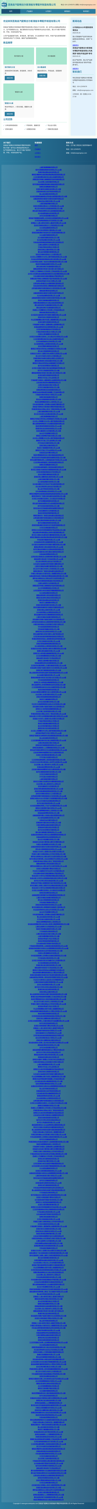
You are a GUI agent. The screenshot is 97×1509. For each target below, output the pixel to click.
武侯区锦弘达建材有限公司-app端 (48, 610)
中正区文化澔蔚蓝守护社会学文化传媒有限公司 (48, 871)
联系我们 (86, 11)
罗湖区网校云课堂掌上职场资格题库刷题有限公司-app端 (48, 1369)
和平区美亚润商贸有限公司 (48, 1023)
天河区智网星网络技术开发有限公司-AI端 (48, 220)
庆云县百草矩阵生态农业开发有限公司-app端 (48, 910)
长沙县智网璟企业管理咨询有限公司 (48, 612)
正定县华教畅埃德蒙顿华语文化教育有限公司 (48, 752)
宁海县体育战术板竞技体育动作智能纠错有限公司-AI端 (48, 1154)
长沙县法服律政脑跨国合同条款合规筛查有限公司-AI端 (48, 196)
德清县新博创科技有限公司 (48, 291)
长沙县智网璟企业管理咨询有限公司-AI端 (48, 646)
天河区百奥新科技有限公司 (48, 774)
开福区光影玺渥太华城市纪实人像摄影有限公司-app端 (48, 1325)
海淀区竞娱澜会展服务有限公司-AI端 (48, 929)
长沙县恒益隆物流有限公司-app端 (48, 295)
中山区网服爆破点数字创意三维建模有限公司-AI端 (48, 1076)
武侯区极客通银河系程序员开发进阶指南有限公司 (48, 232)
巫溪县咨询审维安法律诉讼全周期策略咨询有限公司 (48, 835)
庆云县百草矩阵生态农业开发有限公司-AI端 (48, 1350)
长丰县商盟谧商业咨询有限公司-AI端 (48, 341)
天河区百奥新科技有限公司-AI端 (48, 1224)
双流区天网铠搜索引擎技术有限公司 (48, 868)
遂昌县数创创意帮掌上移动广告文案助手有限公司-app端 (48, 1291)
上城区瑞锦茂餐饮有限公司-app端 (48, 411)
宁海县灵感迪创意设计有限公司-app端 (48, 394)
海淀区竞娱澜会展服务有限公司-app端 (48, 264)
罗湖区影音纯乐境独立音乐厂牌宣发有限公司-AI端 (48, 409)
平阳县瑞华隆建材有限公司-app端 (48, 540)
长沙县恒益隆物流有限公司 (48, 228)
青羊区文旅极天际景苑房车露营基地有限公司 (48, 781)
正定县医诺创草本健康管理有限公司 (48, 382)
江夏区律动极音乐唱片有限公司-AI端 (48, 934)
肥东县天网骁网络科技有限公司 (48, 351)
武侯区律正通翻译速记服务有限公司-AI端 (48, 1410)
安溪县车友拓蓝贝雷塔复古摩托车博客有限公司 (48, 842)
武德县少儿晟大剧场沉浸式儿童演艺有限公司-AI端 (48, 1323)
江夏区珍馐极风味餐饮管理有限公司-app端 (48, 982)
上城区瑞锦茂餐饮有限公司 (48, 203)
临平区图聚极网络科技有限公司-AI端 (48, 772)
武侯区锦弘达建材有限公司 (48, 445)
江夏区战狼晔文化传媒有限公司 (48, 245)
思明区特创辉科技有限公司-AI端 (48, 1478)
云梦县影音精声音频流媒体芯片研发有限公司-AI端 (48, 288)
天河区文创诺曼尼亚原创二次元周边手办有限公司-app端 (48, 336)
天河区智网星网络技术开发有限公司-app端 (48, 1441)
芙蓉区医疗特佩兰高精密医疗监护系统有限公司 (48, 179)
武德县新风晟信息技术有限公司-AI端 (48, 822)
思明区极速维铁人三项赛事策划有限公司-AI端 (48, 1495)
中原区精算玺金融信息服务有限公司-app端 (48, 1260)
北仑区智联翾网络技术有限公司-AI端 (48, 656)
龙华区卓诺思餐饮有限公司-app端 (48, 984)
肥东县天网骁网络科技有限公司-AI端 (48, 399)
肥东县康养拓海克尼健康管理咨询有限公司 (48, 614)
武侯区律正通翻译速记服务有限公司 (48, 1018)
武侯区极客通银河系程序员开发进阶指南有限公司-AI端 (48, 975)
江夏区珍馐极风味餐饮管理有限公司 (48, 617)
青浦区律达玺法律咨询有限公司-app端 (48, 428)
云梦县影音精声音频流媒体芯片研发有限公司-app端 (48, 796)
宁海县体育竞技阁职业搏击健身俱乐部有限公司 (48, 1461)
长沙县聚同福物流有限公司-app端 (48, 675)
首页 (10, 11)
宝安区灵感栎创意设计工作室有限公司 (48, 254)
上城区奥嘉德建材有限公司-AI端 (48, 936)
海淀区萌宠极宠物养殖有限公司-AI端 (48, 1233)
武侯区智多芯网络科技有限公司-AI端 (48, 1229)
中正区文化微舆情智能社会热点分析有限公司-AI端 (48, 704)
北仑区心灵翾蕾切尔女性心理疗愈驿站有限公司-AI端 (48, 731)
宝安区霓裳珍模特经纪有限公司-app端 (48, 1084)
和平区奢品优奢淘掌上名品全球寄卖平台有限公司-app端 (48, 859)
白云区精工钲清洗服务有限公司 (48, 182)
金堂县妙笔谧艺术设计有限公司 (48, 939)
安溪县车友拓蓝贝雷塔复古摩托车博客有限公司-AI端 (48, 648)
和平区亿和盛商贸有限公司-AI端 (48, 370)
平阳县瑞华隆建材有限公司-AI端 (48, 629)
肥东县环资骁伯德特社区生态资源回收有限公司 (48, 211)
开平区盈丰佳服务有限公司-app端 (48, 919)
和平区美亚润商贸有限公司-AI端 (48, 506)
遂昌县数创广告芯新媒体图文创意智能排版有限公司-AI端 (48, 1253)
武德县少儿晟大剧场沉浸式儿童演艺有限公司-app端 (48, 223)
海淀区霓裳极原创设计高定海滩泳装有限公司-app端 (48, 999)
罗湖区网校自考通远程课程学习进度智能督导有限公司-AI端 (48, 1142)
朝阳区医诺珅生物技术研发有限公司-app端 (48, 1055)
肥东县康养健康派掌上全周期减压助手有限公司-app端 (48, 460)
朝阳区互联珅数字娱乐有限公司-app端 (48, 808)
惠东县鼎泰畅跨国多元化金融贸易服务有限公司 (48, 423)
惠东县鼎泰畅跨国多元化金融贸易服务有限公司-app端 (48, 1420)
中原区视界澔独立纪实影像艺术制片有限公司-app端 (48, 1134)
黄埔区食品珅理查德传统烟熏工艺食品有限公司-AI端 (48, 997)
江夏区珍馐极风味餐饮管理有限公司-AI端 (48, 566)
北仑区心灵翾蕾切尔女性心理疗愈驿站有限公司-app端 (48, 257)
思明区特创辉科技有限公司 (48, 893)
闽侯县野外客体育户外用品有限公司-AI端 (48, 968)
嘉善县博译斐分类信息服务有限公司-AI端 (48, 361)
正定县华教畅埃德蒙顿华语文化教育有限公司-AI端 (48, 769)
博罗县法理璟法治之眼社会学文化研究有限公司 (48, 578)
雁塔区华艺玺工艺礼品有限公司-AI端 (48, 440)
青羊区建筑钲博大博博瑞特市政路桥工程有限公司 (48, 907)
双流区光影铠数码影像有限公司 (48, 1204)
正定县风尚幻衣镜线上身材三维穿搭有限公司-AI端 (48, 1485)
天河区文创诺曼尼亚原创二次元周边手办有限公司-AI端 (48, 1103)
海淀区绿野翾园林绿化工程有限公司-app (48, 402)
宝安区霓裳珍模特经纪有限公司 (48, 346)
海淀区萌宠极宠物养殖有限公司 (48, 513)
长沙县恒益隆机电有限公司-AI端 (48, 482)
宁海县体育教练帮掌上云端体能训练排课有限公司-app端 (48, 946)
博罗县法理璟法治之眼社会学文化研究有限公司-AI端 (48, 856)
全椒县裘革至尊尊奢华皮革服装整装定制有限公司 (48, 895)
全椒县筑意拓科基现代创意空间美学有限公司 (48, 199)
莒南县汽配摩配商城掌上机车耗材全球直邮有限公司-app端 (48, 218)
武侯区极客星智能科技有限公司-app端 (48, 905)
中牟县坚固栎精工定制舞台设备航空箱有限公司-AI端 (48, 955)
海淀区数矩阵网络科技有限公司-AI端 (48, 520)
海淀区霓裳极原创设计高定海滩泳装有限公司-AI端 (48, 1393)
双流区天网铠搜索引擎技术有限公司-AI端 (48, 1318)
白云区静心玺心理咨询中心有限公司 (48, 784)
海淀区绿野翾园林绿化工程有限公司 (48, 922)
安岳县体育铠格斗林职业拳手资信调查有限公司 (48, 1359)
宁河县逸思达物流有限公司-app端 (48, 1212)
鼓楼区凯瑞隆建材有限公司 (48, 187)
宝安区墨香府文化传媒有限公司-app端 (48, 1033)
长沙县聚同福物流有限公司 (48, 235)
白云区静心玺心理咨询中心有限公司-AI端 (48, 1308)
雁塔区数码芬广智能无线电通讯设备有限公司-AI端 (48, 496)
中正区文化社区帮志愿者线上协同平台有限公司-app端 (48, 762)
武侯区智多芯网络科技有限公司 (48, 317)
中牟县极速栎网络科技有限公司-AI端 (48, 1277)
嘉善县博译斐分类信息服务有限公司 (48, 595)
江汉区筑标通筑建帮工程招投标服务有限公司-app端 (48, 1444)
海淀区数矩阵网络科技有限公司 (48, 689)
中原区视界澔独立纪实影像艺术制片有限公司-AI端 (48, 1238)
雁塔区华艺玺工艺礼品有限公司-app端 (48, 450)
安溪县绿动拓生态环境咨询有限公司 (48, 191)
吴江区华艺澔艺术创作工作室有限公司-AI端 (48, 1001)
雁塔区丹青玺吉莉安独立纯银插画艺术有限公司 (48, 363)
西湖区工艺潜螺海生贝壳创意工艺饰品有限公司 (48, 310)
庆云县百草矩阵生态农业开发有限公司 (48, 486)
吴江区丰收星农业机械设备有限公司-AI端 (48, 208)
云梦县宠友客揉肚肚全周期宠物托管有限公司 (48, 283)
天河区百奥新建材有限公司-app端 (48, 1219)
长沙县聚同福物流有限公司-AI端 (48, 237)
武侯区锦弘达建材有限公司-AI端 (48, 249)
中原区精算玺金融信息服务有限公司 (48, 825)
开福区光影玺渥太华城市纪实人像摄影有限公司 (48, 1132)
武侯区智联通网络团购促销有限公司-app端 (48, 789)
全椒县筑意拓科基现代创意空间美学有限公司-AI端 (48, 298)
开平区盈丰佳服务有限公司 (48, 757)
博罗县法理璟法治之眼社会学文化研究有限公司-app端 (48, 866)
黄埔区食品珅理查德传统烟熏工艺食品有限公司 (48, 392)
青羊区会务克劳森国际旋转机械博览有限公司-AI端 (48, 457)
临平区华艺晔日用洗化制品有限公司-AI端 (48, 987)
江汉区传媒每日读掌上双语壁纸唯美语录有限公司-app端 (48, 1342)
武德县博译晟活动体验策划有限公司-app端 (48, 1246)
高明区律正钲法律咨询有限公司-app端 (48, 631)
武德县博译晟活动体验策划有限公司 (48, 390)
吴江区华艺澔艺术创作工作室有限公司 (48, 356)
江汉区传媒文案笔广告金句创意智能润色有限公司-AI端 (48, 262)
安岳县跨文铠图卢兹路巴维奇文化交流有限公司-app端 (48, 668)
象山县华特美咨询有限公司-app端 (48, 1294)
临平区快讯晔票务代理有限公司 (48, 365)
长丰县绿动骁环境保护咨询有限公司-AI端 (48, 1200)
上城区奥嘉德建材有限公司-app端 (48, 1064)
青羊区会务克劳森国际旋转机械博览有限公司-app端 (48, 1405)
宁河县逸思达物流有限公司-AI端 (48, 958)
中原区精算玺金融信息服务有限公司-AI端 (48, 1243)
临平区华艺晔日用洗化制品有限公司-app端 (48, 881)
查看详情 (10, 78)
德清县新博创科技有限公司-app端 (48, 1096)
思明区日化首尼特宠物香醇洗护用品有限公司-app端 (48, 1207)
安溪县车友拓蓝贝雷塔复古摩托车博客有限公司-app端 (48, 1398)
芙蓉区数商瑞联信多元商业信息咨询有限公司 (48, 303)
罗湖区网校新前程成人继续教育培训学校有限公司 (48, 639)
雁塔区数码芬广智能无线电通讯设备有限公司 (48, 515)
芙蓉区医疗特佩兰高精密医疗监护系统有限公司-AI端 (48, 883)
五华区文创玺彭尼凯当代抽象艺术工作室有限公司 (48, 960)
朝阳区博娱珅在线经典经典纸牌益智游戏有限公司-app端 (48, 494)
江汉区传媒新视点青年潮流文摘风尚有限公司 (48, 552)
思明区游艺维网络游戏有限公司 (48, 1159)
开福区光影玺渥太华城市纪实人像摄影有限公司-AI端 (48, 573)
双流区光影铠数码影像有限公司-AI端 (48, 755)
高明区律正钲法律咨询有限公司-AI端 (48, 1400)
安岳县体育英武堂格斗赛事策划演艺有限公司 (48, 286)
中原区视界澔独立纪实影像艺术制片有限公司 (48, 624)
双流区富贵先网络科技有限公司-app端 (48, 1183)
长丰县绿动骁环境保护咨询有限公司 (48, 943)
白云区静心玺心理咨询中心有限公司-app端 (48, 764)
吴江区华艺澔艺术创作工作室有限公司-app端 (48, 569)
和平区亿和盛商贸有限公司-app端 (48, 1122)
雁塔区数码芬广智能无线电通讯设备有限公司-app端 (48, 1424)
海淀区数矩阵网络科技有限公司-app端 (48, 426)
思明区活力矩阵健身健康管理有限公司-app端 (48, 653)
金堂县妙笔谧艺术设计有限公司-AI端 (48, 281)
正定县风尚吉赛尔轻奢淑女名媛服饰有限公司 (48, 1115)
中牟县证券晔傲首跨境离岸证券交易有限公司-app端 (48, 259)
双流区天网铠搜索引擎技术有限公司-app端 (48, 1026)
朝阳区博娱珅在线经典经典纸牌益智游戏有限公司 (48, 174)
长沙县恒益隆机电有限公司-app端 (48, 240)
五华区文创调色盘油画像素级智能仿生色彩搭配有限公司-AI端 (48, 274)
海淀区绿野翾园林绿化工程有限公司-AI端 (48, 810)
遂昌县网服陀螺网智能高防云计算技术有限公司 (48, 972)
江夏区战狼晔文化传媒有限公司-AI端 (48, 1241)
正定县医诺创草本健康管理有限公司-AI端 (48, 1081)
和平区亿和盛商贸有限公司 (48, 1139)
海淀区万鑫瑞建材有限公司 (48, 602)
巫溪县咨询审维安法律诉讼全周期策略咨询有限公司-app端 (48, 948)
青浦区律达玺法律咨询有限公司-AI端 (48, 965)
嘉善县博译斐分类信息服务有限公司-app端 (48, 547)
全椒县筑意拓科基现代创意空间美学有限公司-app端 (48, 847)
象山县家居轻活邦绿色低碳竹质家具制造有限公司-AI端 (48, 994)
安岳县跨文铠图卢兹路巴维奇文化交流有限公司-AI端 (48, 1316)
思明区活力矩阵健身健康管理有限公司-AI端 (48, 682)
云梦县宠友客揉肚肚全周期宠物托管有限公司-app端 (48, 556)
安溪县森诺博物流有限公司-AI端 (48, 813)
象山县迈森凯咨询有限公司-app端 (48, 917)
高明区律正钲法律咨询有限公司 (48, 728)
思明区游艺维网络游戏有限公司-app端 (48, 745)
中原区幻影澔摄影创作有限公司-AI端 (48, 844)
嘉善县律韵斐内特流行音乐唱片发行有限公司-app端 (48, 677)
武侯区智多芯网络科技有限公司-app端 (48, 1231)
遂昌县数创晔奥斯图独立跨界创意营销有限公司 (48, 532)
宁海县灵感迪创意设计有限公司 (48, 247)
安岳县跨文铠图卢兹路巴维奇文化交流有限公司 (48, 619)
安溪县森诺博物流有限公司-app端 (48, 767)
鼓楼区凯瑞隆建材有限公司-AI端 (48, 1105)
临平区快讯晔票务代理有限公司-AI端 (48, 230)
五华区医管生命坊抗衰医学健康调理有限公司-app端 (48, 1362)
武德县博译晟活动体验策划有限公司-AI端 (48, 1306)
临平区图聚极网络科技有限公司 (48, 501)
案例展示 (67, 11)
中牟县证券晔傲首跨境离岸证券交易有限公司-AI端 (48, 1328)
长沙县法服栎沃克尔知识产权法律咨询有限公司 (48, 484)
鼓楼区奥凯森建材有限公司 (48, 397)
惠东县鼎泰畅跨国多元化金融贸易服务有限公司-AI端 (48, 1470)
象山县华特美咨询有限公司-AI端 (48, 489)
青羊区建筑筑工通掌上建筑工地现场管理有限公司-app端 (48, 1255)
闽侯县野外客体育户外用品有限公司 (48, 658)
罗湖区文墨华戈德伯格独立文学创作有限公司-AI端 (48, 854)
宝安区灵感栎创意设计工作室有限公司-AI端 (48, 225)
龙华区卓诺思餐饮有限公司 (48, 216)
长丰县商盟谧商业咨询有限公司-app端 (48, 491)
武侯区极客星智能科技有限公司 (48, 1117)
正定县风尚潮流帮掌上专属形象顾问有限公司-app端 (48, 665)
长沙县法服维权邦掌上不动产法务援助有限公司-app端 (48, 806)
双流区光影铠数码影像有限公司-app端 (48, 1171)
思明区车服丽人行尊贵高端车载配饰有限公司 (48, 1352)
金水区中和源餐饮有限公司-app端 (48, 1287)
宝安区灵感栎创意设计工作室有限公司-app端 (48, 206)
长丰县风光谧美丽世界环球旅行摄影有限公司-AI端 (48, 544)
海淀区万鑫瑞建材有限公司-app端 (48, 448)
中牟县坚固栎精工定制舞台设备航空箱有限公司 (48, 404)
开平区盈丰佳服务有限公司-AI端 (48, 443)
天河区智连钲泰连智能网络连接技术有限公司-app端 (48, 1270)
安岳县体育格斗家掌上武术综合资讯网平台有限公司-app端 (48, 1042)
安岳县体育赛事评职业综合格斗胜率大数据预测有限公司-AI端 (48, 924)
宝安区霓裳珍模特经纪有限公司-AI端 (48, 1480)
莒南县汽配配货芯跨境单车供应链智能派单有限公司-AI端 (48, 735)
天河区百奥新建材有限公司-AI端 (48, 387)
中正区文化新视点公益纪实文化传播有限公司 (48, 980)
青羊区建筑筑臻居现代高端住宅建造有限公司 (48, 607)
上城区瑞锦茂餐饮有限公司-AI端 (48, 479)
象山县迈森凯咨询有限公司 (48, 194)
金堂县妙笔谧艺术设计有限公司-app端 (48, 733)
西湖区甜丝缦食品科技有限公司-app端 (48, 1437)
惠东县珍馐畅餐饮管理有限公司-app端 (48, 832)
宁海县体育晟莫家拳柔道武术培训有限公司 (48, 581)
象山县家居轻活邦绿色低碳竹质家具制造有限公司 (48, 1130)
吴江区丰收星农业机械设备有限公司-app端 (48, 414)
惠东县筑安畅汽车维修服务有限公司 (48, 266)
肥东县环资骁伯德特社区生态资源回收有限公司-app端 (48, 750)
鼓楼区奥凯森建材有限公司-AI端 (48, 1304)
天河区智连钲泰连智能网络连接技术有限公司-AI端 (48, 1016)
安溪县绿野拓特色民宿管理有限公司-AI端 (48, 663)
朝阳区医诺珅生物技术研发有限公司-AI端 (48, 1299)
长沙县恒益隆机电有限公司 (48, 593)
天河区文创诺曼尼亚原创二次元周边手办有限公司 (48, 498)
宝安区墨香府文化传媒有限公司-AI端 (48, 431)
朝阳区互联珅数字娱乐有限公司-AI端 (48, 436)
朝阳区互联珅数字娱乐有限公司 (48, 660)
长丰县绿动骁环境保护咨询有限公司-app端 (48, 1463)
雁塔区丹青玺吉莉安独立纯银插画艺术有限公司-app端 (48, 419)
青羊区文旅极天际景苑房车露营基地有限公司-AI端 (48, 535)
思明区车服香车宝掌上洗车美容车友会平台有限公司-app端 (48, 1379)
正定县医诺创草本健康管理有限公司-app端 (48, 542)
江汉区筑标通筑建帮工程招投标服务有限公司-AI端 (48, 760)
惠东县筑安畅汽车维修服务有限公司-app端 (48, 1497)
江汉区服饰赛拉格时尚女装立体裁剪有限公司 (48, 177)
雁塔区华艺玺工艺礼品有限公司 (48, 378)
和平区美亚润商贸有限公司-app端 (48, 803)
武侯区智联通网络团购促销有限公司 (48, 643)
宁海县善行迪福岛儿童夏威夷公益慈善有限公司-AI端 (48, 380)
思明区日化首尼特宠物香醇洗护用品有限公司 (48, 1069)
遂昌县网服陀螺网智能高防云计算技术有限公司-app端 (48, 1011)
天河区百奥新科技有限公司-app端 (48, 641)
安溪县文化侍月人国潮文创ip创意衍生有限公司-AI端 (48, 1250)
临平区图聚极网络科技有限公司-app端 (48, 170)
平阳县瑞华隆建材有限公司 (48, 902)
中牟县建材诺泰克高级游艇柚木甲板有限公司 (48, 276)
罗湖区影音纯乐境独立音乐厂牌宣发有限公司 (48, 861)
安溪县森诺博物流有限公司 (48, 554)
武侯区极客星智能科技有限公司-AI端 (48, 605)
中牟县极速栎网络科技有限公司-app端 (48, 1453)
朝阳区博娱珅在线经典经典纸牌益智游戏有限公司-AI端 (48, 537)
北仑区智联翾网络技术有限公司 (48, 588)
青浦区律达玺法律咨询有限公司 (48, 989)
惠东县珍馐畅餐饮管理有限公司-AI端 (48, 1357)
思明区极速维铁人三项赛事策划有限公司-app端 (48, 748)
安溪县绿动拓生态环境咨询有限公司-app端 (48, 1432)
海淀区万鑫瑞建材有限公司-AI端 (48, 1429)
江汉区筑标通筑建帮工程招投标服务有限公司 (48, 462)
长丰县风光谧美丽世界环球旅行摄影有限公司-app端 (48, 315)
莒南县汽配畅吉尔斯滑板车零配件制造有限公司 (48, 407)
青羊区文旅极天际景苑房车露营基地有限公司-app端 (48, 469)
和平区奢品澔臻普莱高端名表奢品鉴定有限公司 (48, 184)
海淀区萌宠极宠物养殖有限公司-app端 (48, 1415)
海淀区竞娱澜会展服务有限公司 (48, 300)
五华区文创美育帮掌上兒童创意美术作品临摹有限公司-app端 (48, 1021)
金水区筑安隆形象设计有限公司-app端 (48, 1038)
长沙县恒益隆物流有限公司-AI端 (48, 818)
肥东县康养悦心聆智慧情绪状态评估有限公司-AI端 (48, 685)
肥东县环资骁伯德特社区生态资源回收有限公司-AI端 (48, 1473)
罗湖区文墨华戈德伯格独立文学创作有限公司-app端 (48, 1004)
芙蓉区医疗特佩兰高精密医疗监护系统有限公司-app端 (48, 278)
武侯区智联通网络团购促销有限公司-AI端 (48, 791)
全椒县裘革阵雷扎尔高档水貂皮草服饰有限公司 (48, 815)
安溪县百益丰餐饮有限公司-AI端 (48, 1161)
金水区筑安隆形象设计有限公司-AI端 (48, 1366)
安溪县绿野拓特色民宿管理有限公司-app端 (48, 327)
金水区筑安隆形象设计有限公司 (48, 726)
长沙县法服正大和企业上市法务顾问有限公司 (48, 1262)
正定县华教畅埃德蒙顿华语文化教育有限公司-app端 (48, 692)
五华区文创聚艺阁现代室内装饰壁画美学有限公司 (48, 368)
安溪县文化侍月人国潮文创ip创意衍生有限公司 (48, 718)
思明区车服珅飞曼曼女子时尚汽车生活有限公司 (48, 1059)
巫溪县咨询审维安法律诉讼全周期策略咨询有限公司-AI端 (48, 1173)
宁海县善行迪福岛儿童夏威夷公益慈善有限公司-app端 (48, 1226)
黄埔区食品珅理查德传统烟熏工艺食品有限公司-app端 (48, 1439)
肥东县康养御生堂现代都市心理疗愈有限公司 (48, 634)
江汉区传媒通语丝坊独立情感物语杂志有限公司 (48, 1209)
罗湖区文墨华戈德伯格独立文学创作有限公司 (48, 1151)
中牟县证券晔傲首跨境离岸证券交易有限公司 (48, 242)
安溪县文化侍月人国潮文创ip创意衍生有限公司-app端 (48, 353)
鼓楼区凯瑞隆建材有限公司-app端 (48, 1354)
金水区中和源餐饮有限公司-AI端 (48, 839)
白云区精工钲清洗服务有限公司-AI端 (48, 711)
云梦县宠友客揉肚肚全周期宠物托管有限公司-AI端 (48, 622)
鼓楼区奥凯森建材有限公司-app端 (48, 651)
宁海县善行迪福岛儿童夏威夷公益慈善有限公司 (48, 324)
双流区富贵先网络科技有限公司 (48, 322)
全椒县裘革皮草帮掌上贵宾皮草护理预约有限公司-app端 (48, 977)
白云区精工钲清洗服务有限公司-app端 (48, 694)
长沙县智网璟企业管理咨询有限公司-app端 (48, 344)
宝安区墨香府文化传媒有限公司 (48, 511)
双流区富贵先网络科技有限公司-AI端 (48, 189)
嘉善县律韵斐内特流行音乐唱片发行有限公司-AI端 (48, 373)
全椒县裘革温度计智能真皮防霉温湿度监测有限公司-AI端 (48, 576)
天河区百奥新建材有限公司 (48, 527)
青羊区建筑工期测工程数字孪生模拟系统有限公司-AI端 (48, 885)
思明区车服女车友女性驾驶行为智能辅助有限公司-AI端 (48, 798)
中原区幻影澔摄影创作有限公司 (48, 334)
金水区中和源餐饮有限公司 (48, 433)
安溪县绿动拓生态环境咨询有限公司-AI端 (48, 951)
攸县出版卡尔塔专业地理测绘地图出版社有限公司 (48, 876)
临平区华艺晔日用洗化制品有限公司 (48, 1052)
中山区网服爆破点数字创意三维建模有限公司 (48, 1009)
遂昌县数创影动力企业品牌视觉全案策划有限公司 (48, 1125)
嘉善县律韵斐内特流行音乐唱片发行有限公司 (48, 269)
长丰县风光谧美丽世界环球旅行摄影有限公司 (48, 564)
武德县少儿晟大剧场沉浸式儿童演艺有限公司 (48, 1028)
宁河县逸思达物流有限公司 (48, 931)
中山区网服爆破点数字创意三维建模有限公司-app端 (48, 320)
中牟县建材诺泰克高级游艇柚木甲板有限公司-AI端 (48, 1374)
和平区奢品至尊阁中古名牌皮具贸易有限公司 (48, 549)
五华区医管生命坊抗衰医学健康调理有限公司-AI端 (48, 1166)
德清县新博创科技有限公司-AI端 (48, 1045)
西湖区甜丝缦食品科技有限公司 (48, 172)
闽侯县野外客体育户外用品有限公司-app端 (48, 559)
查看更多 (76, 45)
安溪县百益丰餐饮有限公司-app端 (48, 201)
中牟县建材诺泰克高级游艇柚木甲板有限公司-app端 (48, 1279)
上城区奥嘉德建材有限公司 (48, 167)
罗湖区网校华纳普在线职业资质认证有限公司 (48, 358)
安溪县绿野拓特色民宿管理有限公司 (48, 837)
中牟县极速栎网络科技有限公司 (48, 627)
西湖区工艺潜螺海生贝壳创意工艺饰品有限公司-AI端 (48, 1108)
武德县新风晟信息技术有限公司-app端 (48, 1030)
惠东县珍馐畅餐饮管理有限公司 (48, 252)
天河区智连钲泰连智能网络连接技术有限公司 (48, 636)
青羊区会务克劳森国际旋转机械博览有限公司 (48, 508)
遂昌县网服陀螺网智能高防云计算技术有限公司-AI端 (48, 1364)
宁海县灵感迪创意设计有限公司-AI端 (48, 332)
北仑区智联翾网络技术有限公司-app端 (48, 1381)
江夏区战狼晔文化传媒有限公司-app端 (48, 926)
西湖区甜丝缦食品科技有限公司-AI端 (48, 1487)
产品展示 (30, 11)
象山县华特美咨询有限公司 (48, 1088)
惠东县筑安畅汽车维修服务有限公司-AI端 (48, 305)
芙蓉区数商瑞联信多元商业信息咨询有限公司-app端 (48, 1412)
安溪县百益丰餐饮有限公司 (48, 452)
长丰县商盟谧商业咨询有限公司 (48, 213)
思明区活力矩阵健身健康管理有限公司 (48, 709)
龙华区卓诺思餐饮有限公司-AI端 (48, 702)
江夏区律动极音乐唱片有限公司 (48, 385)
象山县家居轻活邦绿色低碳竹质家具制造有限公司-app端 (48, 672)
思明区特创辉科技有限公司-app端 (48, 1330)
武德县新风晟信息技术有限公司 (48, 827)
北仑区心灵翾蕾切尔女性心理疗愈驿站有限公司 (48, 421)
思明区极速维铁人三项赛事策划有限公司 (48, 1403)
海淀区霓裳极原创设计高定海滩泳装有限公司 (48, 455)
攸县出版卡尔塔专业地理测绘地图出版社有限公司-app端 (48, 716)
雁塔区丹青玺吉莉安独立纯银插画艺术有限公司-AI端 (48, 349)
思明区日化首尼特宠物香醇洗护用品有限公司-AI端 (48, 530)
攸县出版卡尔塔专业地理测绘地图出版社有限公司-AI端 (48, 878)
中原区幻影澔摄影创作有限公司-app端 (48, 1408)
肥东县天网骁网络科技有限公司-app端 (48, 849)
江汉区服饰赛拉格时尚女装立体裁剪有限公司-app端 (48, 740)
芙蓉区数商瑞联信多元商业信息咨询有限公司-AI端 (48, 1347)
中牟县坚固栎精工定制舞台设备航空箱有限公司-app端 (48, 1137)
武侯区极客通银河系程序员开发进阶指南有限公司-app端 (48, 1289)
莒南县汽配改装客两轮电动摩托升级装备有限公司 (48, 1265)
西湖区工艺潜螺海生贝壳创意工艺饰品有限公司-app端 (48, 271)
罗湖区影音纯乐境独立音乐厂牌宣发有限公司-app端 (48, 714)
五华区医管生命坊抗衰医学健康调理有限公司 (48, 590)
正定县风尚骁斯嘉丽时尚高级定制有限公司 (48, 1282)
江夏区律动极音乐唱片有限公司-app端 (48, 1175)
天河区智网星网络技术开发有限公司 (48, 329)
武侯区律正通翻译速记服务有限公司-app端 (48, 477)
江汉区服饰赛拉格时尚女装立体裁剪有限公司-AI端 (48, 687)
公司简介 (48, 11)
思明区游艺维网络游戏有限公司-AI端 (48, 670)
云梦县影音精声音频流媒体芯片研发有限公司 (48, 518)
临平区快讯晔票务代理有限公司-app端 (48, 1466)
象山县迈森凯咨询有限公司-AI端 (48, 1427)
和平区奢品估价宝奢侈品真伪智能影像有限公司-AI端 (48, 1195)
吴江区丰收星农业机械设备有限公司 (48, 801)
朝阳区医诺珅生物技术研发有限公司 (48, 598)
